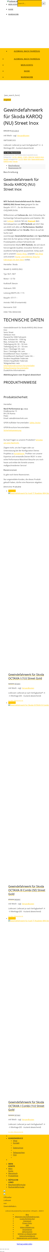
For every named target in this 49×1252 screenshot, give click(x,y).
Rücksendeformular (16, 1187)
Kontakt (16, 1143)
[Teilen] (6, 1249)
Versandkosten (23, 135)
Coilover (10, 221)
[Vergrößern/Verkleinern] (1, 1249)
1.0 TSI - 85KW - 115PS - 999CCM (23, 157)
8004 (25, 159)
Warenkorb (13, 14)
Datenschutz (18, 1148)
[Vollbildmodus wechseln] (3, 1249)
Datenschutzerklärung (27, 1236)
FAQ (15, 1155)
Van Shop (39, 253)
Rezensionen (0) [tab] (14, 168)
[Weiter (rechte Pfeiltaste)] (3, 1251)
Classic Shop (21, 253)
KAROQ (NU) (39, 157)
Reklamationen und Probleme (27, 1238)
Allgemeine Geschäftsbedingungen (27, 1217)
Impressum (27, 1221)
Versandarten (27, 1229)
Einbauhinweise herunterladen (16, 368)
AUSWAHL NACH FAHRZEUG (27, 51)
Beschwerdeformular (17, 1184)
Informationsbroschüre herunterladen (19, 365)
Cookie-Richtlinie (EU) (27, 1219)
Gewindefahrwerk (37, 159)
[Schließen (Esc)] (8, 1249)
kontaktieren (19, 453)
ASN (29, 159)
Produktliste (13, 1175)
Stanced (31, 221)
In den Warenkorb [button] (15, 700)
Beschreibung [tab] (14, 165)
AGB (27, 1225)
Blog (27, 1214)
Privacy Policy (27, 1223)
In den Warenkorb (12, 153)
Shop (15, 1140)
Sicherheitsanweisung (12, 430)
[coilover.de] (12, 1)
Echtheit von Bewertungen (27, 1234)
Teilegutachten (19, 1152)
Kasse (10, 9)
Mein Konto (27, 65)
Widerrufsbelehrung (27, 1227)
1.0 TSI (20, 159)
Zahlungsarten (27, 1232)
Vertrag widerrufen (24, 1244)
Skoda (6, 159)
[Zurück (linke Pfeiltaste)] (1, 1251)
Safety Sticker (35, 422)
